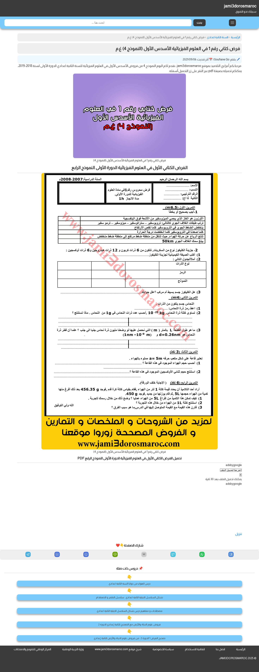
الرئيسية (240, 649)
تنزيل (238, 534)
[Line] (115, 555)
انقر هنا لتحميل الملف (230, 470)
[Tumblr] (86, 555)
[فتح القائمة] (232, 22)
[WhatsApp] (202, 555)
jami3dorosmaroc (240, 6)
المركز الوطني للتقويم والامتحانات (32, 649)
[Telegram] (28, 554)
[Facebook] (231, 555)
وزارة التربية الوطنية (73, 649)
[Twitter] (173, 555)
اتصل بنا (220, 649)
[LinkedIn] (57, 555)
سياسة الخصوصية (163, 649)
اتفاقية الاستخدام (195, 649)
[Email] (144, 555)
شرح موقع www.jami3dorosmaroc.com (118, 649)
